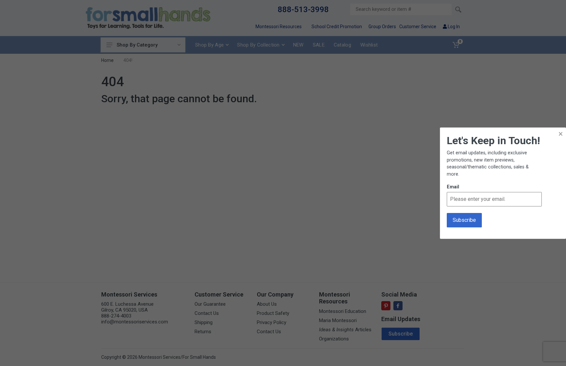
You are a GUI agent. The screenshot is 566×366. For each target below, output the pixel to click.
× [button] (560, 134)
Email (453, 187)
